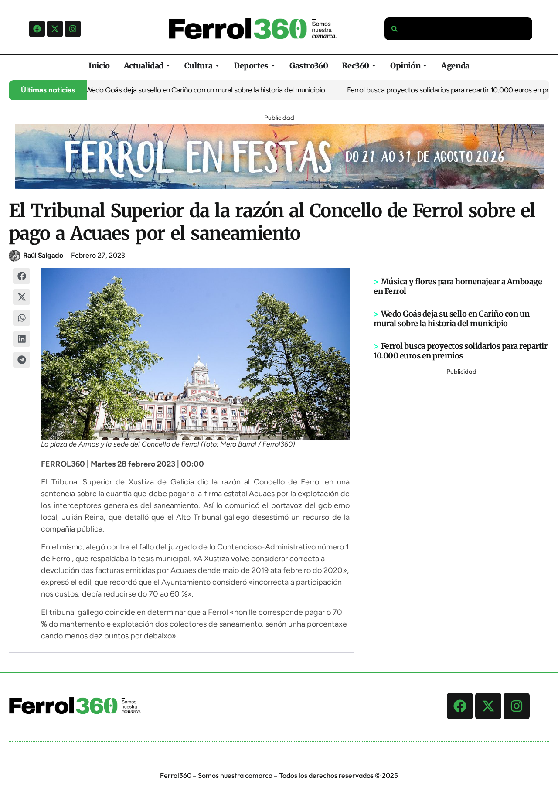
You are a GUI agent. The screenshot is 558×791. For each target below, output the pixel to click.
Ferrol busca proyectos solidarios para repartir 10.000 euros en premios (446, 89)
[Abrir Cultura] (217, 66)
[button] (22, 276)
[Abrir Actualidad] (168, 66)
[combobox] (458, 28)
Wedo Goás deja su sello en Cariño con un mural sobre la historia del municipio (194, 89)
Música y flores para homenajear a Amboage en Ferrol (458, 286)
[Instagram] (73, 29)
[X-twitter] (55, 29)
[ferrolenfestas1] (279, 186)
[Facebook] (37, 29)
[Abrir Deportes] (273, 66)
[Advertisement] (461, 508)
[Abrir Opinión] (424, 66)
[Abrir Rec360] (373, 66)
